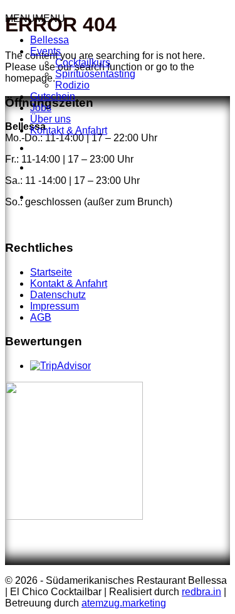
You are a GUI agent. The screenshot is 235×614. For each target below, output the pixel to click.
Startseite (51, 272)
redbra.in (201, 591)
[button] (35, 18)
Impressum (54, 306)
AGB (40, 317)
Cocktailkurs (82, 62)
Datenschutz (58, 294)
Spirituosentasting (95, 73)
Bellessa (49, 40)
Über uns (50, 119)
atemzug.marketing (123, 603)
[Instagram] (33, 165)
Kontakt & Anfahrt (68, 130)
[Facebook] (33, 145)
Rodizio (72, 85)
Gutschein (52, 96)
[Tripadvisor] (82, 187)
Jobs (40, 107)
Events (45, 51)
